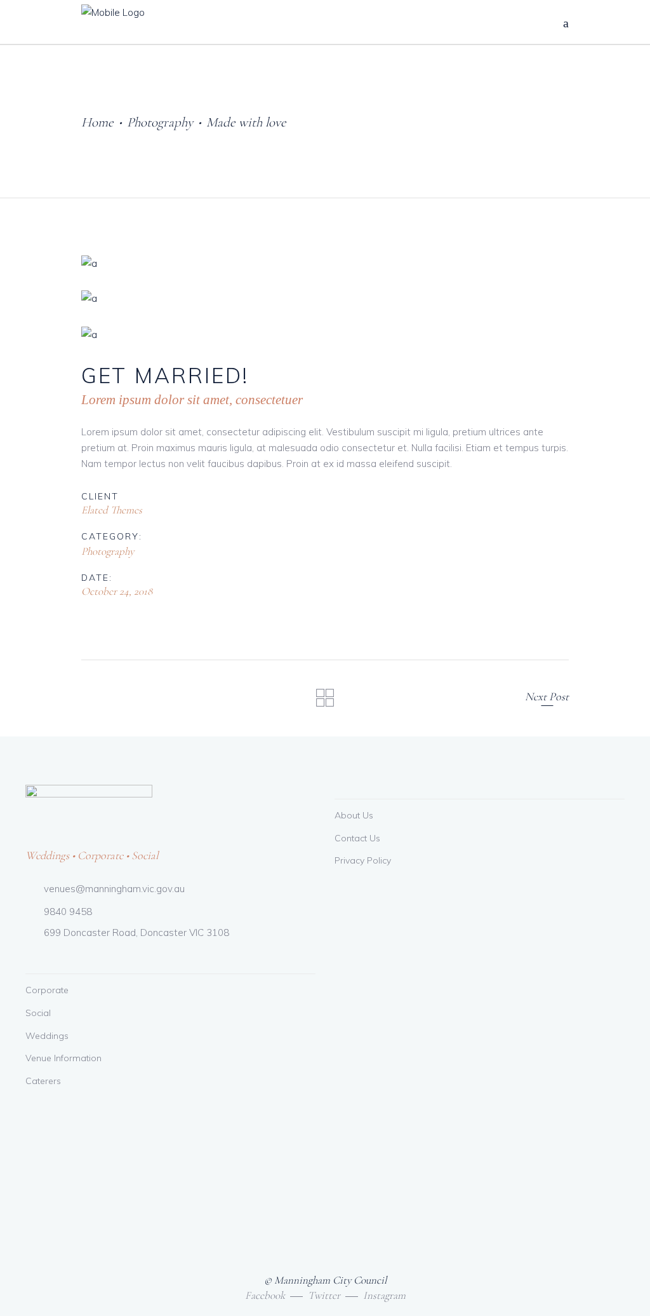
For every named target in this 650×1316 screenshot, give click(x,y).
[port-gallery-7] (325, 335)
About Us (354, 815)
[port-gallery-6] (325, 298)
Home (97, 122)
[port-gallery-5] (325, 263)
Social (38, 1013)
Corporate (47, 990)
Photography (160, 122)
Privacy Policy (363, 860)
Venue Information (63, 1058)
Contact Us (357, 838)
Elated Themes (111, 510)
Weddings (47, 1035)
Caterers (43, 1081)
